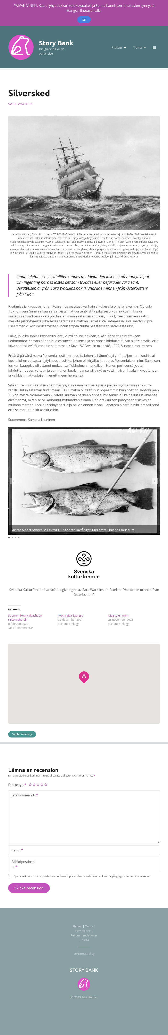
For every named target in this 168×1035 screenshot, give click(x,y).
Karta (85, 940)
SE (84, 20)
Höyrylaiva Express (70, 615)
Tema (137, 47)
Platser (116, 47)
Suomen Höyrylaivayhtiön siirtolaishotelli (25, 617)
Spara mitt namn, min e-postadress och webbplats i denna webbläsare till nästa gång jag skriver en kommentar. (82, 876)
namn (14, 850)
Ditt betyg (16, 784)
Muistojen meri (118, 615)
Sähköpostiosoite (21, 864)
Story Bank (56, 43)
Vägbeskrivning (22, 734)
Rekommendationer (83, 935)
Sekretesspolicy (84, 954)
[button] (155, 481)
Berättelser (82, 931)
